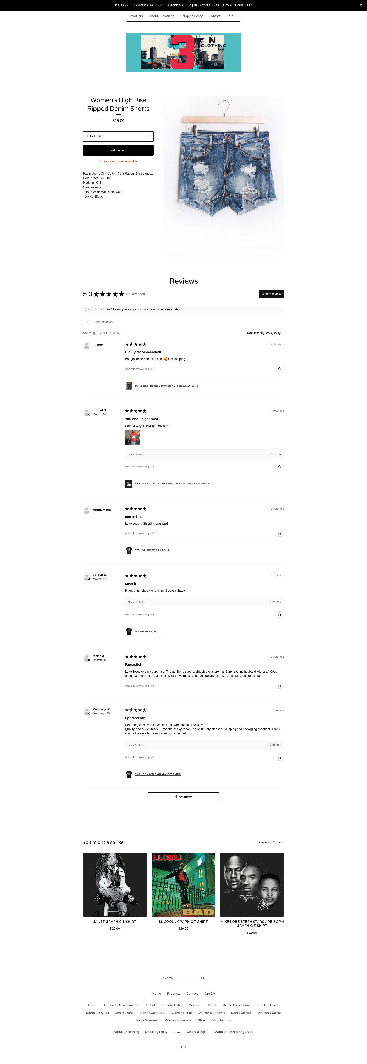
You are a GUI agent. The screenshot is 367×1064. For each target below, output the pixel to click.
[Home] (183, 52)
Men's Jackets (241, 1013)
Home (156, 994)
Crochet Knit (222, 1020)
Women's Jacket (269, 1013)
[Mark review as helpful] (279, 369)
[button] (148, 294)
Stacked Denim (268, 1005)
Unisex (93, 1005)
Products (136, 16)
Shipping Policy (191, 16)
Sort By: (253, 333)
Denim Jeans (124, 1013)
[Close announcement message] (361, 5)
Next (280, 842)
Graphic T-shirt (172, 1005)
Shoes (202, 1020)
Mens (212, 1005)
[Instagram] (183, 1047)
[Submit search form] (202, 978)
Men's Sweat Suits (152, 1013)
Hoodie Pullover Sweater (122, 1005)
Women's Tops (181, 1013)
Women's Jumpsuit (178, 1020)
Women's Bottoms (212, 1013)
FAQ (177, 1032)
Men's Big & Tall (97, 1013)
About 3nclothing (161, 16)
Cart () (232, 16)
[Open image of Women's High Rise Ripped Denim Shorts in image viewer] (223, 176)
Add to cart (118, 150)
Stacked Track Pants (237, 1005)
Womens (195, 1005)
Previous (264, 842)
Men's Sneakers (147, 1020)
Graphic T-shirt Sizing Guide (233, 1032)
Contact (214, 16)
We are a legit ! (196, 1032)
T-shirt (150, 1005)
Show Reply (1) (136, 454)
